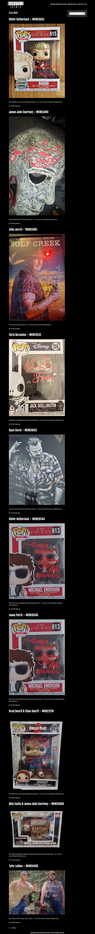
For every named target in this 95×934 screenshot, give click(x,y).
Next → (15, 928)
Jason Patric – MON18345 (23, 615)
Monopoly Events (72, 4)
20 (12, 928)
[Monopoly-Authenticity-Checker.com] (15, 5)
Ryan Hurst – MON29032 (23, 430)
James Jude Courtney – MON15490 (28, 112)
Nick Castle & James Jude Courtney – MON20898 (36, 804)
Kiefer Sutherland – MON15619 (26, 19)
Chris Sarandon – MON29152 (25, 335)
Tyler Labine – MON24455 (23, 866)
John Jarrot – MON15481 (23, 229)
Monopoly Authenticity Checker (59, 4)
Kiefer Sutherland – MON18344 (27, 519)
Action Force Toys (82, 4)
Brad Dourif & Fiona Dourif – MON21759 (31, 711)
